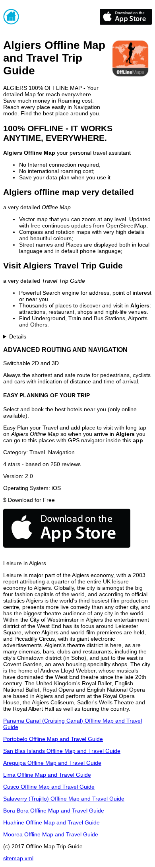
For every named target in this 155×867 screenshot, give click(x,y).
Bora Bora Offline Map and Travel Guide (53, 810)
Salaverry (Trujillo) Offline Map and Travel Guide (63, 798)
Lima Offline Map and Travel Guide (47, 775)
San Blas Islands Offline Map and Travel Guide (61, 751)
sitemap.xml (18, 858)
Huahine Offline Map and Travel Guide (51, 822)
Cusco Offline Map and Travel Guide (49, 786)
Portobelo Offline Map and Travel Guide (53, 739)
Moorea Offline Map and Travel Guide (50, 834)
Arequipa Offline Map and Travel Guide (52, 763)
